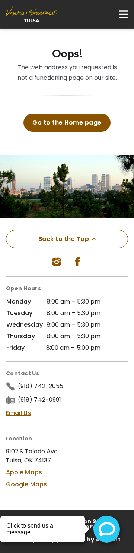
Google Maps (26, 484)
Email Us (18, 413)
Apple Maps (24, 472)
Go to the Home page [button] (66, 122)
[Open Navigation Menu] (120, 14)
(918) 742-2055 (40, 386)
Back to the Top (63, 239)
